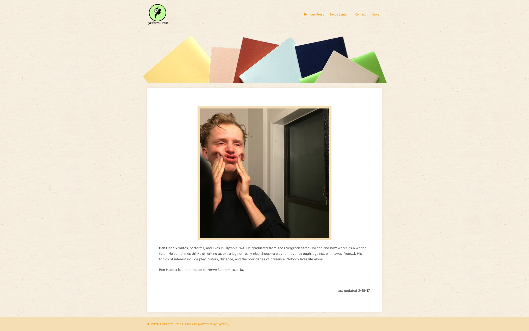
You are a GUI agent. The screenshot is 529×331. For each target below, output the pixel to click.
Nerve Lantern (339, 14)
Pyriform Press (314, 14)
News (375, 14)
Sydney (223, 324)
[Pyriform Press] (157, 14)
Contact (360, 14)
